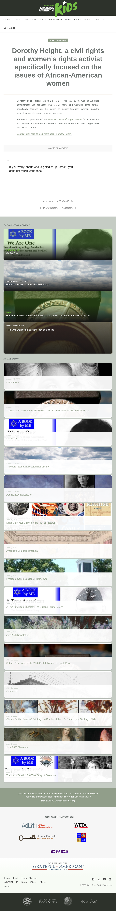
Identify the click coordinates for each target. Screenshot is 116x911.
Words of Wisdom (58, 40)
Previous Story (50, 208)
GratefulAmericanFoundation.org (61, 801)
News (68, 19)
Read (17, 19)
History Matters (34, 19)
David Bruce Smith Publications (99, 885)
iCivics (77, 19)
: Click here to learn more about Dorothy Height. (44, 134)
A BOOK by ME (55, 19)
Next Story (67, 208)
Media (87, 19)
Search (10, 28)
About (98, 19)
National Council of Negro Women (65, 119)
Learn (7, 19)
